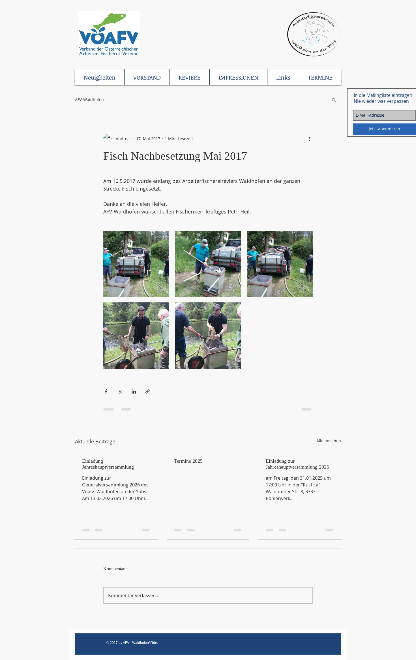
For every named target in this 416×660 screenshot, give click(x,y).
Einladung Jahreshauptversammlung (108, 464)
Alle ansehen (328, 440)
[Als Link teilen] (147, 391)
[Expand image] (136, 264)
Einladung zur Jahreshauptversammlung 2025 (297, 464)
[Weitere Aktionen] (309, 138)
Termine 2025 (188, 461)
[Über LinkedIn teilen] (133, 391)
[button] (333, 99)
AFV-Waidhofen (89, 99)
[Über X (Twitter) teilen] (120, 391)
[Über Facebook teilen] (106, 391)
